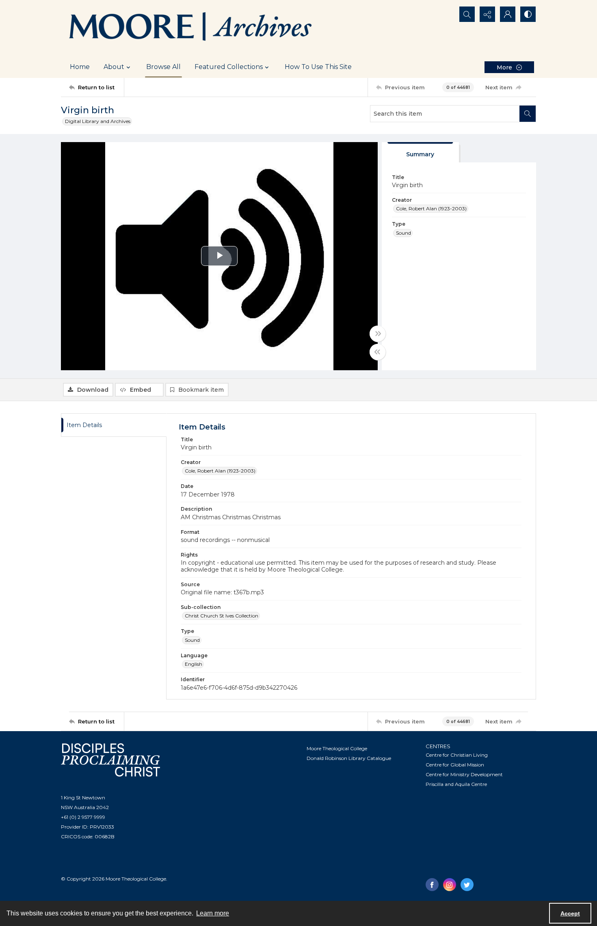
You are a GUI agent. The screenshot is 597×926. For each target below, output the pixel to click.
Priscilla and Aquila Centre (456, 784)
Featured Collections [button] (229, 67)
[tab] (420, 152)
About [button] (114, 67)
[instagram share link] (449, 884)
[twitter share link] (467, 884)
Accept (570, 913)
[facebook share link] (432, 884)
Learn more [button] (212, 913)
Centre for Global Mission (455, 765)
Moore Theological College (337, 748)
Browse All (163, 67)
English (193, 664)
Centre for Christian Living (457, 755)
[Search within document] (527, 114)
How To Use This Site (318, 67)
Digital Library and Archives (97, 121)
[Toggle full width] (378, 334)
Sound (403, 233)
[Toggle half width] (378, 352)
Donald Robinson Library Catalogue (349, 758)
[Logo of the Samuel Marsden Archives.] (191, 28)
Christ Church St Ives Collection (221, 616)
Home (80, 67)
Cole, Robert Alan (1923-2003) (431, 208)
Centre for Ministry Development (464, 774)
